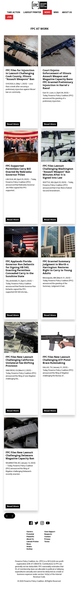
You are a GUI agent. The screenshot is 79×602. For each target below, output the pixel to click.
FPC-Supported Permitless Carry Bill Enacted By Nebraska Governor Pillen (19, 170)
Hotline (30, 549)
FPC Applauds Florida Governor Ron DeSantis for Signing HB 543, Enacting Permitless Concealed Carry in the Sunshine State (20, 269)
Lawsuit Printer (32, 12)
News (47, 12)
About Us (67, 12)
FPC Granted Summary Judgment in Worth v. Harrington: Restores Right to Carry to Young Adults (57, 267)
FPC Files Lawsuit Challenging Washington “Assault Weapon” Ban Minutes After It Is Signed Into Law (58, 171)
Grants (29, 547)
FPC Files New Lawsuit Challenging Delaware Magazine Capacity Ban (20, 455)
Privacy (47, 539)
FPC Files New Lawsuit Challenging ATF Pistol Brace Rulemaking (57, 359)
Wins (56, 12)
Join (9, 17)
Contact (47, 537)
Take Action (13, 12)
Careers (30, 532)
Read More (13, 124)
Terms (46, 542)
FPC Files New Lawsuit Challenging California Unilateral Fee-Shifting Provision (20, 361)
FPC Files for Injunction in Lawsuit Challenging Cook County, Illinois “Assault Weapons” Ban (20, 74)
